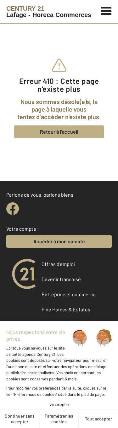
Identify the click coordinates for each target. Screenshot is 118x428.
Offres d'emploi (58, 264)
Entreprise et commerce (69, 294)
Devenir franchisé (61, 279)
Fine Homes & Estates (66, 309)
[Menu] (106, 10)
